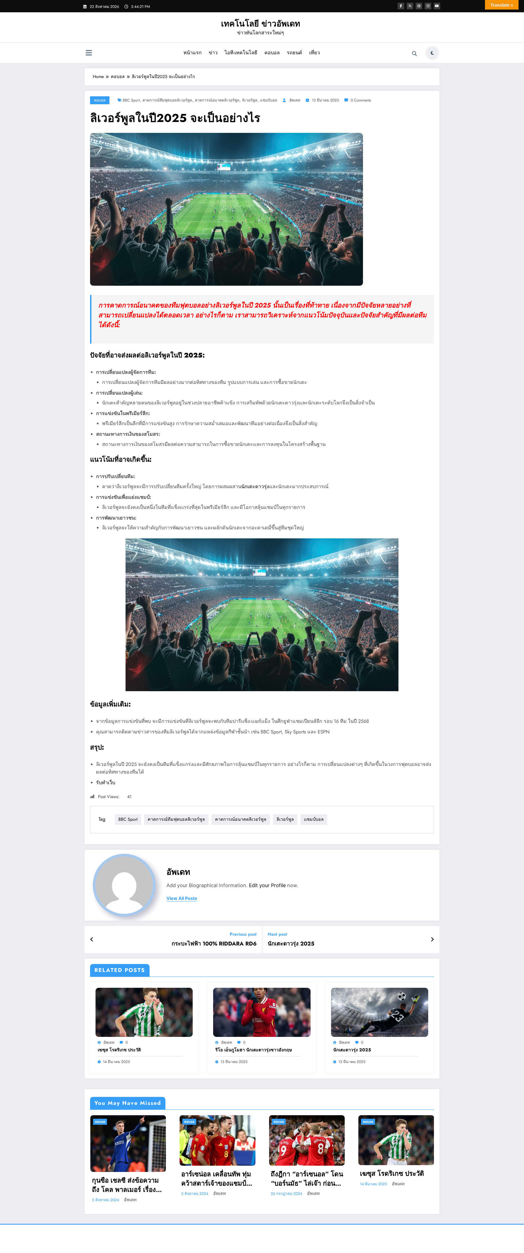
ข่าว (213, 52)
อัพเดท (294, 100)
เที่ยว (314, 52)
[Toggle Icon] (89, 53)
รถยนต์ (294, 52)
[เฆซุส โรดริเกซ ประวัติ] (144, 1012)
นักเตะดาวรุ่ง (255, 486)
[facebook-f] (401, 6)
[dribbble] (419, 6)
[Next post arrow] (432, 939)
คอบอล (272, 52)
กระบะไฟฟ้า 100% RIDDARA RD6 (214, 944)
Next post (277, 934)
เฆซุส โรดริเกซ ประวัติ (119, 1050)
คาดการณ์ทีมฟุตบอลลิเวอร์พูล (167, 100)
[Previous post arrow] (92, 939)
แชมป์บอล (268, 100)
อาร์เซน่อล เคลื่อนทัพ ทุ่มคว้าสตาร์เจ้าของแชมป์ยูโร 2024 (127, 1179)
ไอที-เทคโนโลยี (241, 52)
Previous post (243, 934)
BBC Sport (131, 100)
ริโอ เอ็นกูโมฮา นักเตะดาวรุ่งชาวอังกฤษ (253, 1050)
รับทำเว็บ (105, 782)
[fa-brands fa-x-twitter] (410, 6)
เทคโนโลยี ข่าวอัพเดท (260, 23)
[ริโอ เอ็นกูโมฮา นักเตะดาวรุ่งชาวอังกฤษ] (261, 1012)
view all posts (181, 898)
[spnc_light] (432, 53)
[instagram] (428, 6)
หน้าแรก (192, 52)
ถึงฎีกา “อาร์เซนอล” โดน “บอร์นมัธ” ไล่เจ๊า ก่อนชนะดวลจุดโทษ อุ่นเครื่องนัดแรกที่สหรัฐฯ (217, 1179)
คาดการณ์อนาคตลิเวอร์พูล (217, 100)
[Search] (414, 54)
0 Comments (361, 100)
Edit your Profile (267, 885)
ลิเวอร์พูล (249, 100)
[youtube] (437, 6)
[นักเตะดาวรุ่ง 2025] (379, 1012)
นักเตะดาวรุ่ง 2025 (291, 944)
